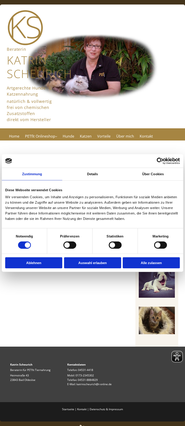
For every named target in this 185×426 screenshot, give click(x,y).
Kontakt (146, 136)
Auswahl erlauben (92, 263)
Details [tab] (92, 174)
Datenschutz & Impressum (106, 409)
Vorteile (104, 136)
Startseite (68, 409)
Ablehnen (33, 263)
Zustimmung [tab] (32, 174)
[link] (41, 134)
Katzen (86, 136)
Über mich (125, 136)
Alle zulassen (151, 263)
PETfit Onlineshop (40, 136)
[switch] (69, 245)
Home (14, 136)
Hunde (68, 136)
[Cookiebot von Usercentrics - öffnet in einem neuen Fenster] (160, 160)
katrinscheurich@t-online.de (94, 384)
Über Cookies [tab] (153, 174)
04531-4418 (85, 370)
